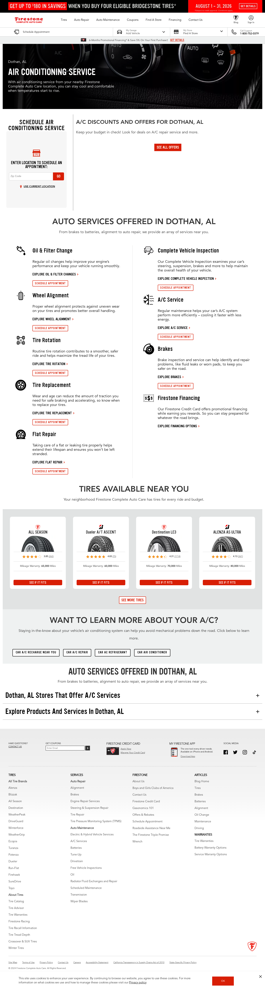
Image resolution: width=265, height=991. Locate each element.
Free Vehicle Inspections (86, 868)
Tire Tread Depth (19, 935)
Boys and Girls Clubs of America (152, 788)
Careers (77, 963)
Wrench (137, 841)
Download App (188, 756)
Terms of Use (28, 963)
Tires (198, 788)
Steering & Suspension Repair (89, 808)
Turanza (13, 848)
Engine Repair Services (85, 801)
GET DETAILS (177, 40)
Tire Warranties (17, 914)
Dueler (12, 861)
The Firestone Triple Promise (150, 835)
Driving (199, 828)
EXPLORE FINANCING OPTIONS (177, 426)
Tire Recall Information (22, 928)
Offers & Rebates (143, 815)
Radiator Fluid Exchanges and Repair (93, 881)
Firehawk (14, 875)
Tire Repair (77, 814)
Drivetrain (76, 861)
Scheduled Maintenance (86, 888)
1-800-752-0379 (249, 33)
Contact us (15, 747)
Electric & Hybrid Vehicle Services (92, 834)
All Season (15, 801)
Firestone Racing (19, 921)
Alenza (12, 788)
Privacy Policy (46, 963)
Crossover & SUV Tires (22, 941)
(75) (114, 556)
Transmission (78, 894)
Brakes (74, 794)
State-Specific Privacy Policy (182, 963)
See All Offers (168, 147)
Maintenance (203, 821)
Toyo (11, 888)
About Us (138, 781)
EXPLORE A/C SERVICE (173, 327)
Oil (72, 874)
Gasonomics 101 (143, 808)
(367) (240, 556)
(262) (51, 556)
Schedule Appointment (147, 821)
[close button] (260, 976)
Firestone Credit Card (146, 801)
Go (58, 176)
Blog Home (202, 781)
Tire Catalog (16, 901)
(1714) (177, 556)
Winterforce (15, 828)
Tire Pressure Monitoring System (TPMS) (95, 821)
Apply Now (126, 749)
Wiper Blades (79, 901)
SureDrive (14, 881)
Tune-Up (75, 854)
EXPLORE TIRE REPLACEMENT (52, 413)
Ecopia (12, 841)
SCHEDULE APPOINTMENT (50, 283)
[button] (64, 20)
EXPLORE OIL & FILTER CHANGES (54, 274)
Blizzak (12, 794)
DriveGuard (15, 821)
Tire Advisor (16, 908)
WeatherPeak (16, 814)
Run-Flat (13, 868)
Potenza (13, 854)
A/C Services (78, 841)
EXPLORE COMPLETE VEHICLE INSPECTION (186, 278)
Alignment (77, 788)
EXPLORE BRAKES (169, 376)
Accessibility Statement (97, 963)
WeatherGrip (16, 834)
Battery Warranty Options (210, 847)
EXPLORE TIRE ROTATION (48, 363)
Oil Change (202, 815)
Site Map (12, 963)
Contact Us (139, 794)
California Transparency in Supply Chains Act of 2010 (138, 963)
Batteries (76, 848)
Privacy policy (138, 982)
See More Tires (132, 600)
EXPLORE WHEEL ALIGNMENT (51, 319)
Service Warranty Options (211, 854)
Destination (15, 808)
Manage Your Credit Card (133, 753)
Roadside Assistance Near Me (151, 828)
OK (223, 981)
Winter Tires (16, 948)
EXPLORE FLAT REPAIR (47, 462)
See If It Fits (37, 582)
